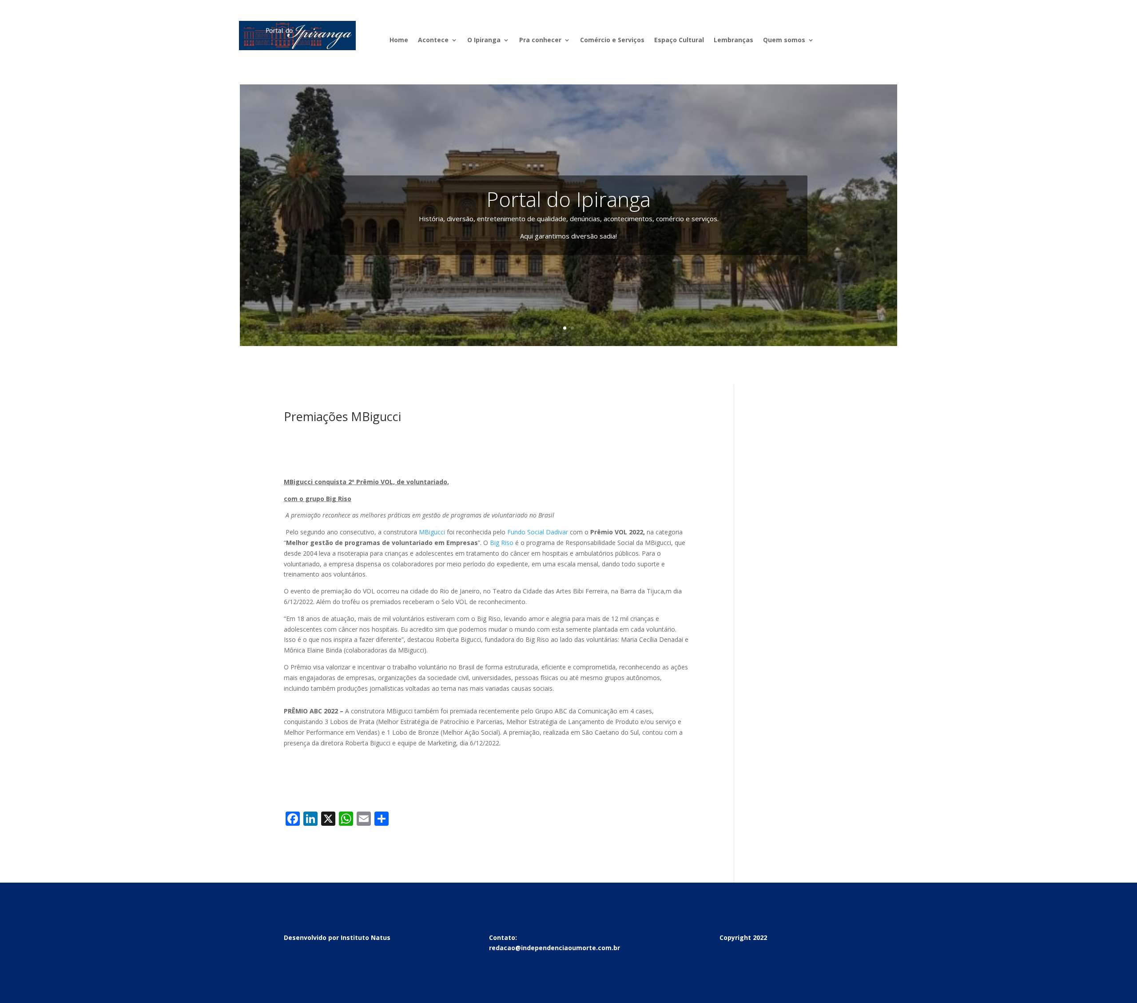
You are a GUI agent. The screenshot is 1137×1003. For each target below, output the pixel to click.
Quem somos (784, 40)
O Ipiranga (484, 40)
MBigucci (432, 532)
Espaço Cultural (679, 40)
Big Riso (501, 542)
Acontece (433, 40)
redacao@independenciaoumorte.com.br (554, 947)
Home (399, 40)
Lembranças (733, 40)
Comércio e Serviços (612, 40)
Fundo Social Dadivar (537, 532)
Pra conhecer (540, 40)
